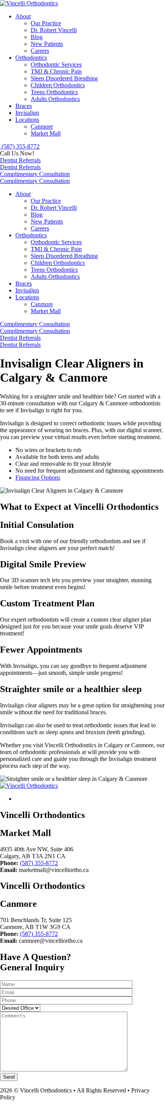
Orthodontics (31, 57)
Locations (27, 119)
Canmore (42, 126)
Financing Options (37, 477)
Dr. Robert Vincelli (54, 30)
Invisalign (27, 112)
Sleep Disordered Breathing (64, 78)
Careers (40, 50)
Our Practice (46, 23)
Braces (23, 106)
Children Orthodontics (58, 85)
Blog (37, 37)
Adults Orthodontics (55, 99)
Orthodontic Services (56, 64)
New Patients (47, 44)
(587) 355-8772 (39, 863)
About (23, 16)
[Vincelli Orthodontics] (29, 3)
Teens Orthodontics (54, 92)
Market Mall (46, 133)
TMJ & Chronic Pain (56, 71)
